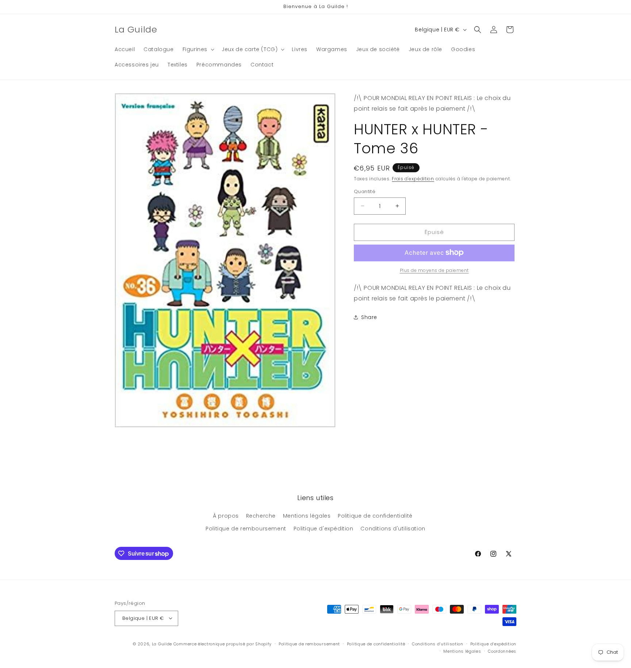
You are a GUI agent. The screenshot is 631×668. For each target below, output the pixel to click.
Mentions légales (307, 515)
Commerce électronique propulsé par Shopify (222, 643)
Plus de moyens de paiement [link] (434, 270)
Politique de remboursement (246, 528)
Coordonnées (502, 651)
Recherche (261, 515)
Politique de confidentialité (375, 515)
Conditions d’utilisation (437, 643)
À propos (226, 515)
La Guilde (162, 643)
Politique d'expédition (323, 528)
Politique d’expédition (493, 643)
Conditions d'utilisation (392, 528)
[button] (197, 49)
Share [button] (369, 316)
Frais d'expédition (413, 178)
